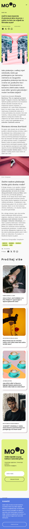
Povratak (6, 248)
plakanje (5, 245)
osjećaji (18, 243)
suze (11, 245)
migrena (11, 243)
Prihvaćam (14, 524)
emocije (5, 243)
